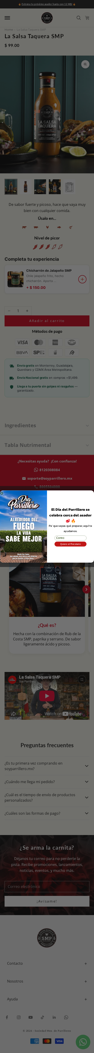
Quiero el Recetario (70, 544)
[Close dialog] (1, 493)
